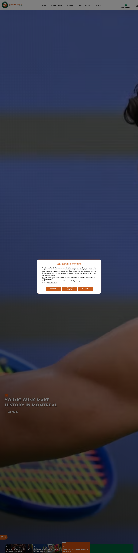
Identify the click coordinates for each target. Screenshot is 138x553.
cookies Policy (52, 283)
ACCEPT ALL (85, 288)
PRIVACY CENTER (69, 288)
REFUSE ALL (53, 288)
